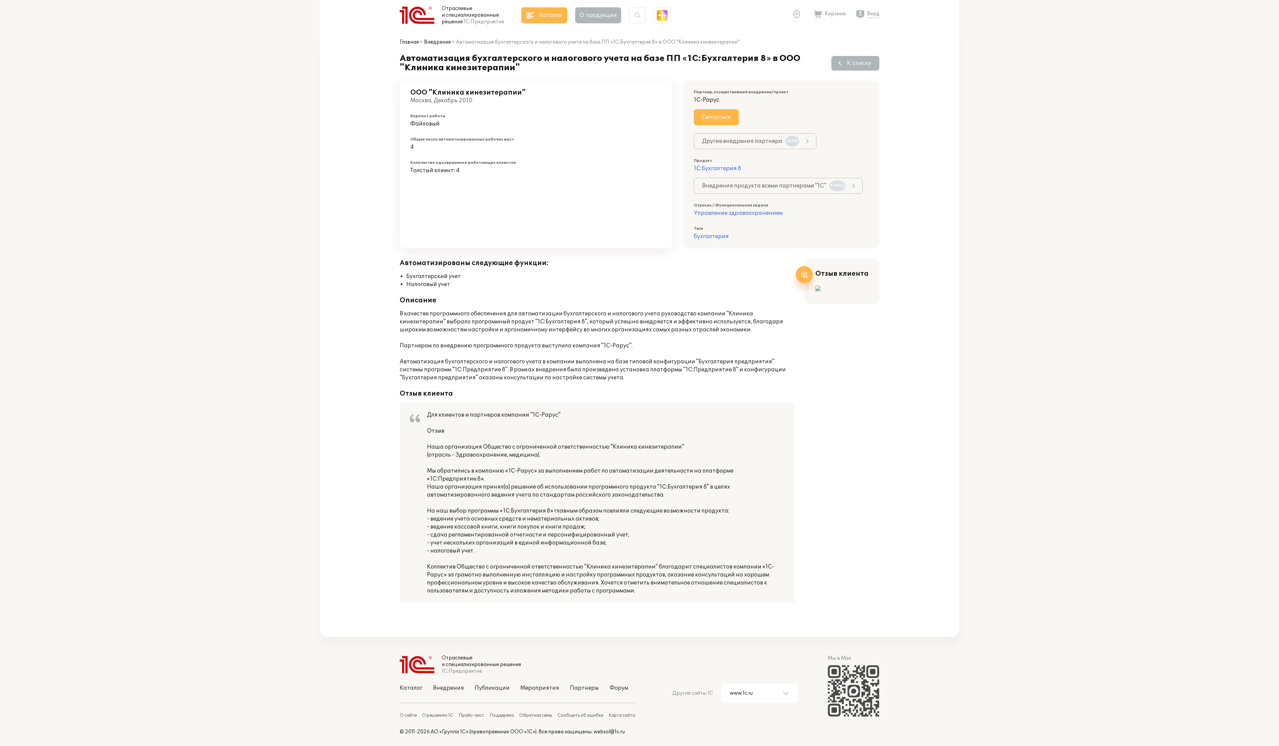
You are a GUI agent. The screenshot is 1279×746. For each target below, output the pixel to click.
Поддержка (502, 715)
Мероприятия (539, 688)
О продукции (598, 15)
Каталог (411, 688)
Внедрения (437, 42)
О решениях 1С (437, 715)
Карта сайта (622, 715)
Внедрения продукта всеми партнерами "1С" (773, 186)
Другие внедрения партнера (750, 141)
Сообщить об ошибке (580, 715)
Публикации (492, 688)
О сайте (408, 715)
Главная (409, 42)
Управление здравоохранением (738, 213)
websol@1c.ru (609, 732)
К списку (859, 63)
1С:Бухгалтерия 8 (717, 168)
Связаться (716, 117)
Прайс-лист (471, 715)
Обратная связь (535, 715)
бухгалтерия (711, 236)
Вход (873, 14)
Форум (619, 688)
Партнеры (584, 688)
